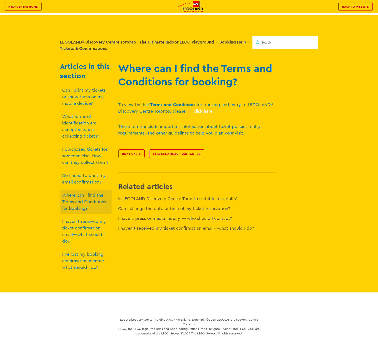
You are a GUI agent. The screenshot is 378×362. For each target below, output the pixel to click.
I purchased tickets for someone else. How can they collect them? (85, 155)
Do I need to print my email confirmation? (84, 179)
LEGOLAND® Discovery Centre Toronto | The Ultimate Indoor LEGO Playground (137, 42)
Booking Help (232, 42)
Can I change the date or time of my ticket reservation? (174, 208)
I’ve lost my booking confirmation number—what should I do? (85, 260)
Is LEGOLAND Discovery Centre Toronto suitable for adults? (178, 198)
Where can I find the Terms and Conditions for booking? (84, 201)
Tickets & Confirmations (83, 48)
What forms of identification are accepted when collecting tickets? (80, 126)
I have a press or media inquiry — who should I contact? (175, 218)
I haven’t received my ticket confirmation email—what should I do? (84, 231)
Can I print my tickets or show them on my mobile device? (84, 96)
